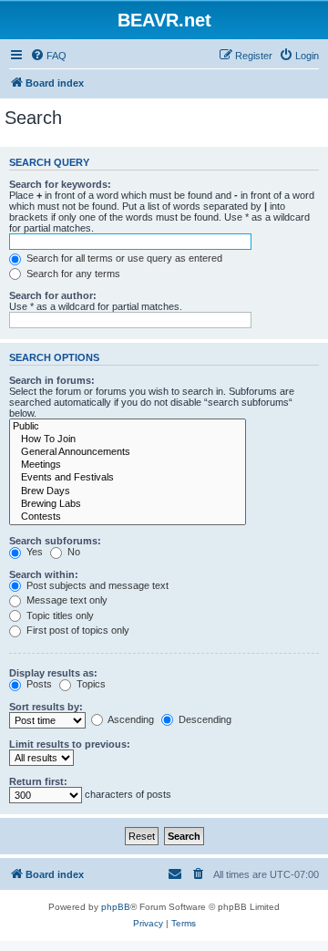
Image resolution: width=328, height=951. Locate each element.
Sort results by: (46, 706)
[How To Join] (127, 439)
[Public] (127, 426)
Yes (33, 551)
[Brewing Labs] (127, 504)
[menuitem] (48, 56)
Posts (38, 683)
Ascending (130, 719)
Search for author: (53, 295)
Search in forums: (52, 380)
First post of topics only (76, 630)
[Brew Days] (127, 491)
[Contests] (127, 517)
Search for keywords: (60, 184)
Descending (203, 719)
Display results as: (53, 672)
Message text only (66, 599)
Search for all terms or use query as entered (123, 258)
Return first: (38, 781)
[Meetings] (127, 465)
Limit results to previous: (69, 744)
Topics (90, 683)
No (72, 551)
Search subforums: (55, 540)
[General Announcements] (127, 452)
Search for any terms (72, 273)
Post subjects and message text (96, 585)
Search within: (43, 574)
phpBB (115, 907)
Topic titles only (59, 615)
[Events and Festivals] (127, 477)
